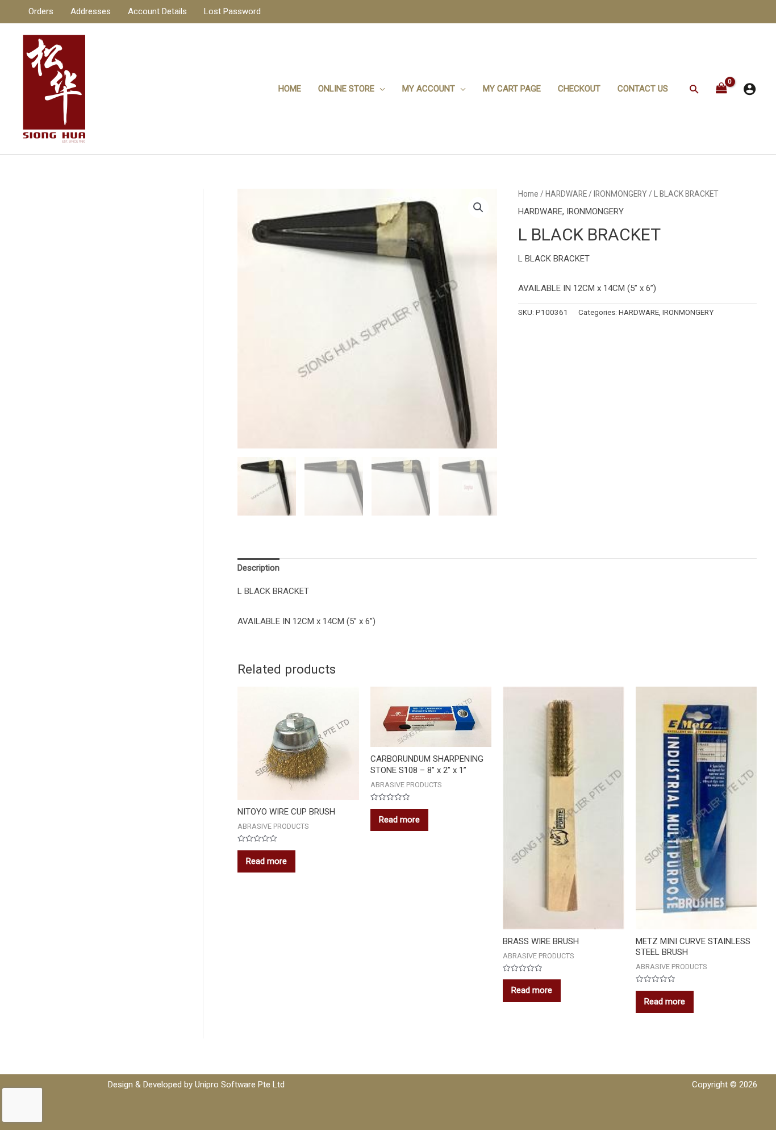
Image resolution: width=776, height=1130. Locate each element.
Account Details (157, 11)
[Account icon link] (749, 88)
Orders (40, 11)
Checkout (579, 89)
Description (258, 568)
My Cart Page (512, 89)
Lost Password (232, 11)
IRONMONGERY (620, 193)
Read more (266, 861)
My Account (428, 89)
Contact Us (643, 89)
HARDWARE (566, 193)
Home (289, 89)
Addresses (90, 11)
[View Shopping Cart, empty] (721, 89)
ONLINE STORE (346, 89)
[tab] (258, 568)
